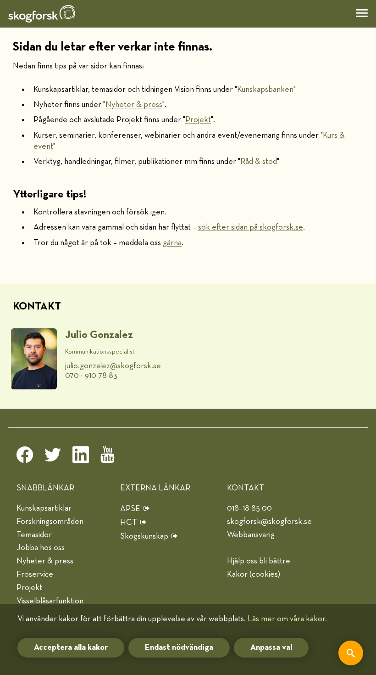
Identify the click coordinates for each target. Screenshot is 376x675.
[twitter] (52, 457)
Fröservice (35, 574)
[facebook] (25, 457)
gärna (172, 243)
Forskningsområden (50, 522)
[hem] (41, 13)
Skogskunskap (144, 536)
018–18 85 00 (249, 508)
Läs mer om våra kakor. (287, 619)
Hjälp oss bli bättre (258, 561)
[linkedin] (80, 457)
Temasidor (34, 535)
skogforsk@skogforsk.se (269, 522)
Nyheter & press (133, 105)
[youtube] (108, 457)
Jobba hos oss (41, 548)
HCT (128, 522)
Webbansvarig (251, 535)
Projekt (198, 120)
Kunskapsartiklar (44, 508)
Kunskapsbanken (265, 89)
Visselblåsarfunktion (50, 601)
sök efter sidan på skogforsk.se (250, 227)
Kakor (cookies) (253, 574)
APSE (130, 509)
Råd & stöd (258, 162)
